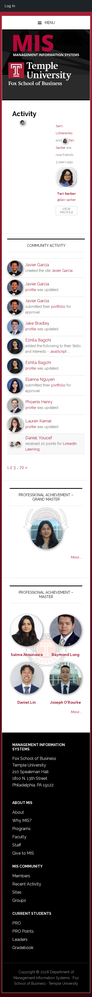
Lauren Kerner (38, 421)
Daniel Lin (26, 702)
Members (21, 875)
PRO (16, 923)
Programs (21, 828)
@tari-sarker (66, 200)
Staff (16, 845)
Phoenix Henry (38, 401)
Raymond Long (65, 655)
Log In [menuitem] (10, 6)
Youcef (45, 437)
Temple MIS (46, 45)
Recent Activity (26, 884)
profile (30, 290)
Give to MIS (23, 853)
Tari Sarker (66, 194)
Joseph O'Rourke (65, 702)
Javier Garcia (37, 264)
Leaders (20, 939)
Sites (16, 892)
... (68, 351)
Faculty (19, 836)
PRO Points (23, 931)
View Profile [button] (66, 210)
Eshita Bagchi (38, 340)
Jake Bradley (37, 323)
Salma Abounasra (27, 655)
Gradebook (22, 947)
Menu (50, 23)
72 (21, 467)
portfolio (58, 307)
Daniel (31, 437)
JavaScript (58, 351)
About (18, 812)
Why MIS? (22, 820)
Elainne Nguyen (40, 379)
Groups (19, 900)
